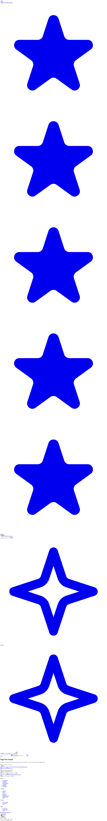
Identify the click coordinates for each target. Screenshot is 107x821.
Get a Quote (5, 793)
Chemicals (7, 766)
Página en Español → (9, 536)
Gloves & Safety (17, 766)
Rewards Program (6, 795)
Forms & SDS (5, 796)
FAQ (3, 792)
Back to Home (4, 768)
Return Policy (5, 808)
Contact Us (10, 768)
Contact (4, 791)
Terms (4, 810)
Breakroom (5, 786)
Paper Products (3, 766)
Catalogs (4, 794)
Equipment (22, 766)
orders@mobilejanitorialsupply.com (15, 774)
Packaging (25, 766)
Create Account (5, 802)
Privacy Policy (5, 809)
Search (2, 765)
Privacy (4, 812)
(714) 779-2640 (4, 774)
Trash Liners (11, 766)
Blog (3, 797)
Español (9, 812)
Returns (1, 812)
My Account (5, 803)
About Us (4, 790)
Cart (3, 804)
